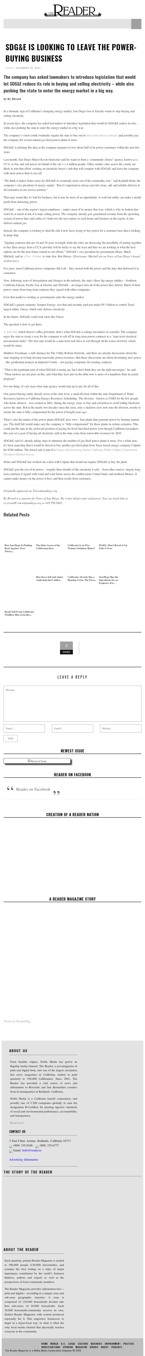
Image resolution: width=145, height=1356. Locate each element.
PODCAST (116, 1347)
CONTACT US (17, 1131)
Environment (113, 1343)
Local (9, 68)
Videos (94, 1347)
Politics (128, 1343)
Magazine (81, 1347)
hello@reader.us (32, 1150)
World (54, 1343)
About (105, 1347)
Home (44, 1343)
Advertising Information (23, 1159)
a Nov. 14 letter (33, 256)
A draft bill (10, 332)
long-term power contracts (102, 135)
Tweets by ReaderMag (17, 1021)
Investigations (50, 1347)
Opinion (68, 1347)
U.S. (63, 1343)
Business (96, 1343)
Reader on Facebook (72, 774)
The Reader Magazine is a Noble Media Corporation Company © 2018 (43, 1350)
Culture (83, 1343)
